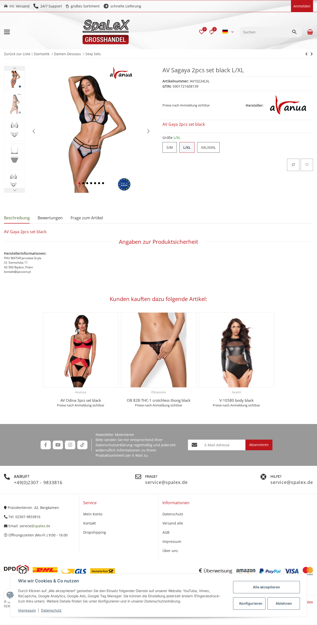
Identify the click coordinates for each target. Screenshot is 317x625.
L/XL (189, 147)
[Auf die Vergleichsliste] (293, 165)
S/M (171, 147)
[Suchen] (296, 32)
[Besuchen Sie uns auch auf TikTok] (82, 445)
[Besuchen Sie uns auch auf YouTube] (58, 445)
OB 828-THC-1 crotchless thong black (158, 400)
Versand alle (172, 523)
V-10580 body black (236, 400)
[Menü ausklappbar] (7, 32)
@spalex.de (40, 526)
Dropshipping (94, 532)
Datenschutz (51, 610)
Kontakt (89, 523)
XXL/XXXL (210, 147)
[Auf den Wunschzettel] (307, 165)
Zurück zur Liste (17, 53)
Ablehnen (284, 603)
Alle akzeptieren (266, 587)
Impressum (27, 610)
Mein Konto (92, 514)
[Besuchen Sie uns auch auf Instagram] (70, 445)
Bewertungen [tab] (50, 218)
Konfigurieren (251, 603)
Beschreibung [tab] (17, 218)
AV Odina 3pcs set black (80, 400)
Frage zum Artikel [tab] (87, 218)
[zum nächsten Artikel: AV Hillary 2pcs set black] (306, 54)
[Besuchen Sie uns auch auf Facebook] (46, 445)
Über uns (170, 550)
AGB (165, 532)
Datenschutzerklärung (114, 445)
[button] (202, 32)
